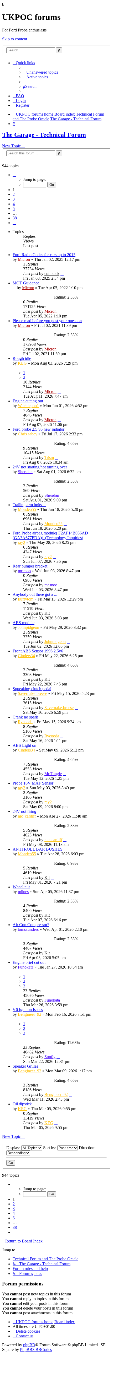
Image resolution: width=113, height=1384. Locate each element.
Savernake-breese (32, 693)
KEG (22, 363)
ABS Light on (24, 745)
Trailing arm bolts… (29, 504)
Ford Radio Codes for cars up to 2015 (44, 254)
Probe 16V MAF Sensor (33, 783)
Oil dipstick (22, 1104)
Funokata (25, 967)
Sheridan (25, 471)
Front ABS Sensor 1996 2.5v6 (38, 651)
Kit (47, 613)
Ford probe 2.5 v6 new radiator (38, 429)
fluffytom (25, 599)
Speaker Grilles (25, 1066)
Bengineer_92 (29, 1014)
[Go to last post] (62, 273)
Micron (24, 259)
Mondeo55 (27, 509)
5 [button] (14, 208)
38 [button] (15, 218)
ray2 (21, 542)
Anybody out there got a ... (35, 594)
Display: (13, 1147)
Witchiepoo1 (28, 405)
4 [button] (14, 204)
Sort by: (50, 1147)
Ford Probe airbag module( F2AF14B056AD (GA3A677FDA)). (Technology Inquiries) (50, 535)
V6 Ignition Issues (28, 1009)
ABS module (23, 622)
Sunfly (49, 1057)
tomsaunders (28, 929)
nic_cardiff (27, 816)
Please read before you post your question (47, 320)
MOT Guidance (26, 283)
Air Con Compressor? (31, 924)
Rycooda (25, 722)
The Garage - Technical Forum (44, 134)
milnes (23, 891)
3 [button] (14, 199)
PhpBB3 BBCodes (36, 1349)
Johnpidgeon (28, 627)
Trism (49, 457)
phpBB (29, 1345)
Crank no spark (25, 717)
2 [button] (14, 194)
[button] (14, 174)
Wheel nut (21, 887)
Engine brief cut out (29, 962)
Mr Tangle (53, 773)
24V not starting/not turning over (40, 467)
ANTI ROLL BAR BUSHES (38, 849)
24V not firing (24, 811)
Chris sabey (27, 434)
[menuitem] (40, 72)
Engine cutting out (28, 401)
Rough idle (22, 358)
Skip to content (14, 39)
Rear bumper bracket (30, 566)
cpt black (51, 273)
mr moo (24, 571)
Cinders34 (26, 655)
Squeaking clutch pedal (32, 688)
